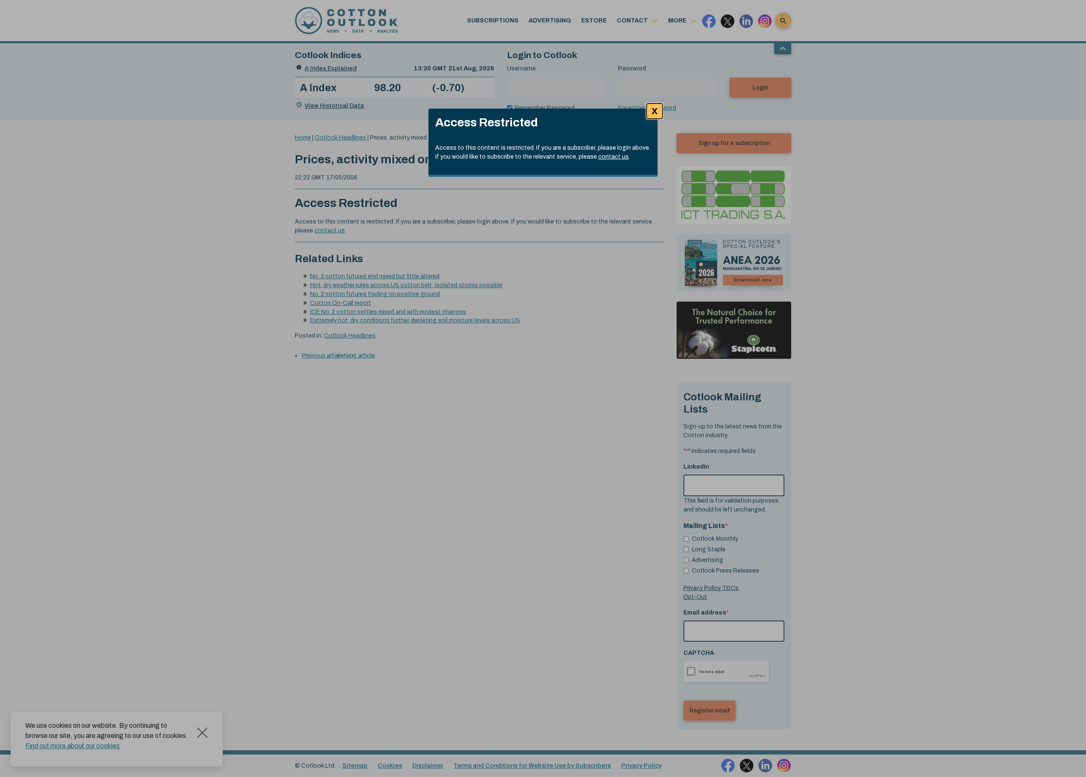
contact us (613, 157)
